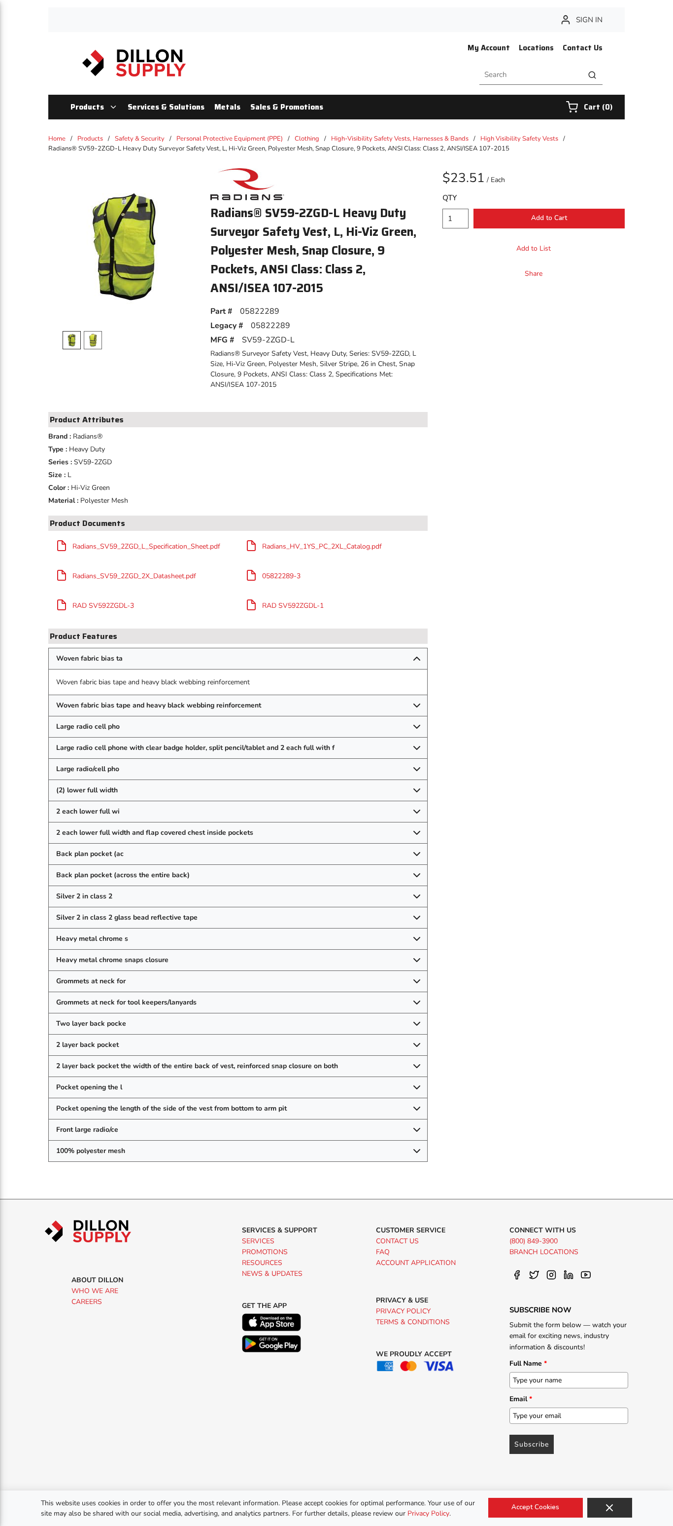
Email (520, 1399)
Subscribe (531, 1444)
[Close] (609, 1508)
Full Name (528, 1363)
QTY (449, 198)
